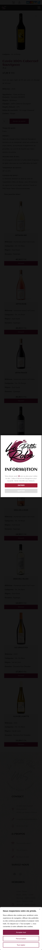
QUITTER (21, 491)
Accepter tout (21, 932)
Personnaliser (21, 939)
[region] (21, 928)
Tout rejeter (21, 945)
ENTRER (21, 485)
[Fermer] (39, 909)
